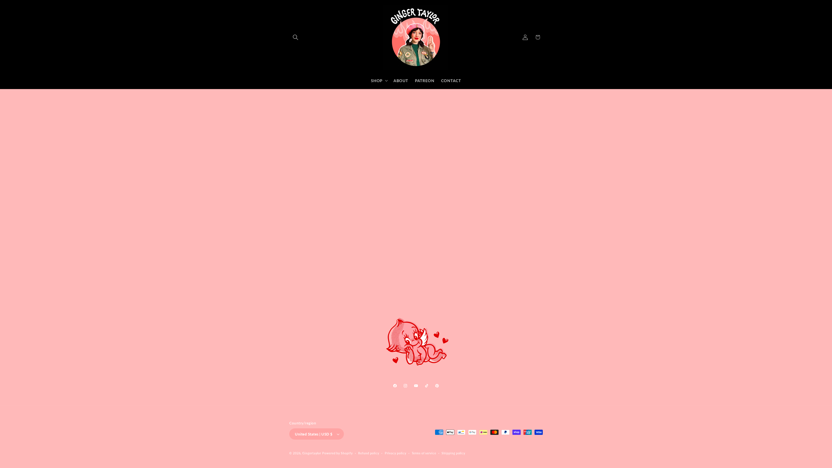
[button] (295, 37)
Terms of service (424, 453)
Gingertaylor (311, 453)
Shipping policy (453, 453)
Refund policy (368, 453)
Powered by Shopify (337, 453)
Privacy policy (395, 453)
